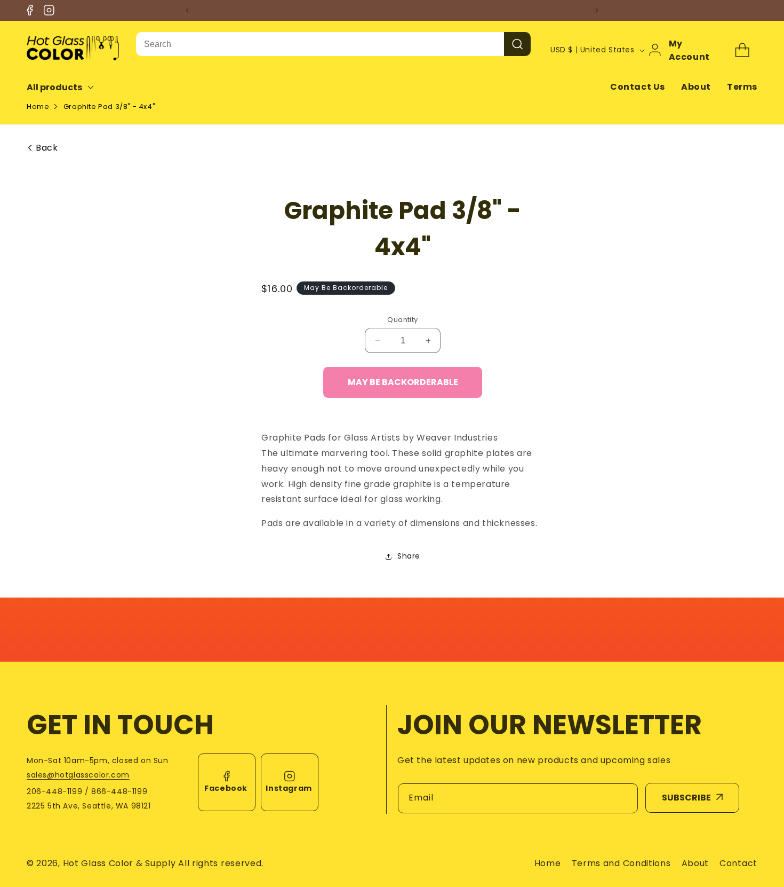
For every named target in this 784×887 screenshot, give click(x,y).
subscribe (686, 797)
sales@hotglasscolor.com (78, 775)
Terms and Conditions (621, 863)
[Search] (517, 44)
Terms (742, 87)
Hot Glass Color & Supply (119, 863)
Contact (738, 863)
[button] (67, 87)
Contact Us (637, 87)
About (696, 87)
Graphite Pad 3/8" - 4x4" (109, 106)
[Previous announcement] (187, 10)
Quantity (402, 320)
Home (38, 106)
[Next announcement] (597, 10)
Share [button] (408, 556)
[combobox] (320, 44)
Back (47, 148)
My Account (689, 50)
